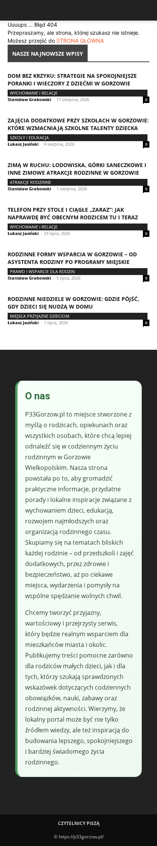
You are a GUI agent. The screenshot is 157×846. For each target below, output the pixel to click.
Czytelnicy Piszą (78, 823)
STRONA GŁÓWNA (80, 40)
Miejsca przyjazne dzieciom (39, 316)
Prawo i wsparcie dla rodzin (42, 271)
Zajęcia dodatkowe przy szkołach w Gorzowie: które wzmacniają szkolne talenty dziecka (78, 124)
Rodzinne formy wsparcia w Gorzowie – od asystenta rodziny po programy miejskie (72, 258)
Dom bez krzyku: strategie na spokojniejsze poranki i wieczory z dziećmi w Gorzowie (72, 79)
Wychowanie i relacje (34, 93)
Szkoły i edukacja (29, 137)
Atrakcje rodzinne (30, 182)
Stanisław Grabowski (29, 99)
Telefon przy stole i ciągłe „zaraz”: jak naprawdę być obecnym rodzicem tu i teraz (73, 213)
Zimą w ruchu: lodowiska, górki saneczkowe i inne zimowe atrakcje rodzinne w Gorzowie (77, 168)
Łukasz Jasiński (23, 144)
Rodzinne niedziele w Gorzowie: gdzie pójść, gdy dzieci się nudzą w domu (73, 302)
